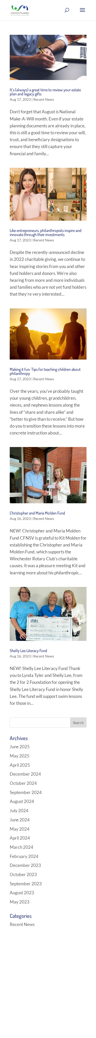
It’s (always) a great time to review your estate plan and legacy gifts (45, 91)
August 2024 (22, 801)
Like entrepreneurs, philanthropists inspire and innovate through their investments (45, 232)
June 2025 (20, 746)
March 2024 (21, 847)
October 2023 (23, 874)
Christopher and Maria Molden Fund (37, 513)
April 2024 (20, 838)
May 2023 (19, 902)
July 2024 (19, 810)
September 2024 (26, 792)
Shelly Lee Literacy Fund (28, 650)
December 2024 (25, 774)
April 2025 (20, 765)
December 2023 (25, 865)
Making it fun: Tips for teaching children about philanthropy (45, 371)
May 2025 (19, 755)
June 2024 (20, 819)
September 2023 (26, 883)
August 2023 (22, 892)
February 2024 (24, 856)
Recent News (43, 99)
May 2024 (19, 829)
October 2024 (23, 783)
